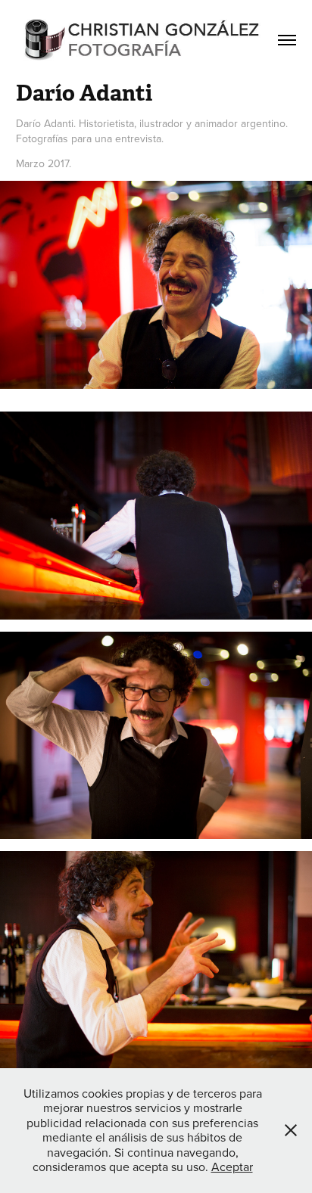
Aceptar (232, 1166)
